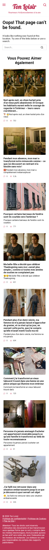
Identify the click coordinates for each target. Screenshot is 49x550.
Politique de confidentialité (14, 518)
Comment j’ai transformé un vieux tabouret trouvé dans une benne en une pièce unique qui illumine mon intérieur (24, 381)
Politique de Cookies (37, 518)
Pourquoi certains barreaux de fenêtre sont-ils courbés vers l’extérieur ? (23, 215)
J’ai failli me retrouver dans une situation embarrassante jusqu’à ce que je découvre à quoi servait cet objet (24, 490)
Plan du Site (9, 521)
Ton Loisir (24, 7)
